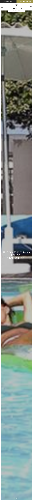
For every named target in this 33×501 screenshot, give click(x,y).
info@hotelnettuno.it (31, 6)
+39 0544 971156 (27, 6)
